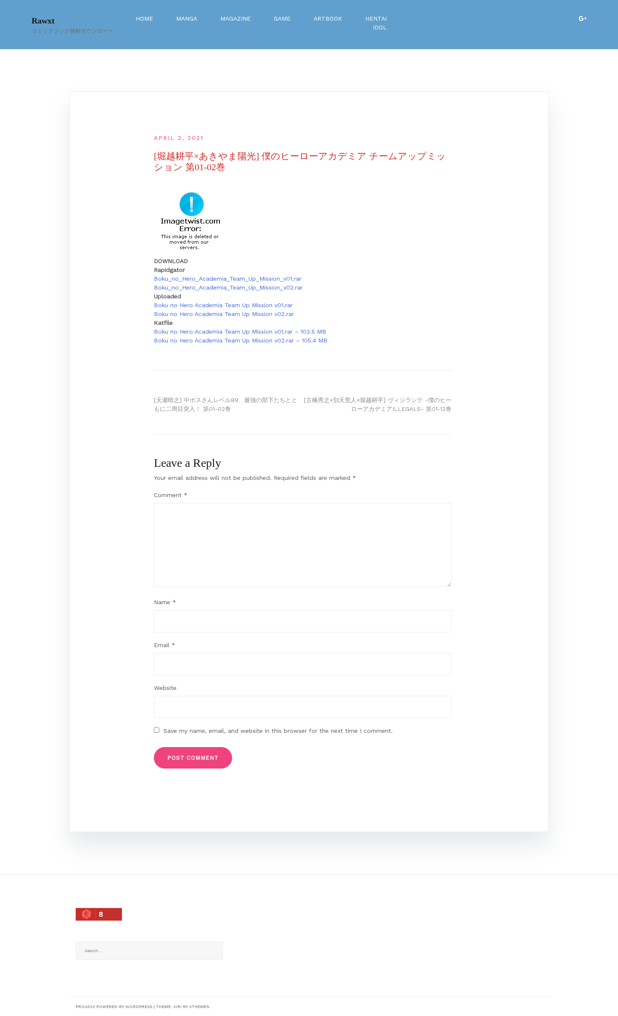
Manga (186, 18)
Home (144, 18)
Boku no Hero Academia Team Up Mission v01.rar (223, 305)
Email (164, 645)
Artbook (328, 18)
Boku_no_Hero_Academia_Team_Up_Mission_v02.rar (228, 287)
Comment (171, 495)
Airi (177, 1006)
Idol (380, 27)
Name (165, 602)
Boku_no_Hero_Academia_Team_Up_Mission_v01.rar (227, 278)
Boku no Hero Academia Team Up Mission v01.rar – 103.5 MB (240, 331)
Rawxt (43, 20)
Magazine (235, 18)
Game (282, 18)
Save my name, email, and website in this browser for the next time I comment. (278, 730)
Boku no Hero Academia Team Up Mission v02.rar (224, 314)
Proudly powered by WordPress (114, 1006)
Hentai (376, 18)
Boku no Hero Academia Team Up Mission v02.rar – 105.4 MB (240, 340)
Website (165, 687)
